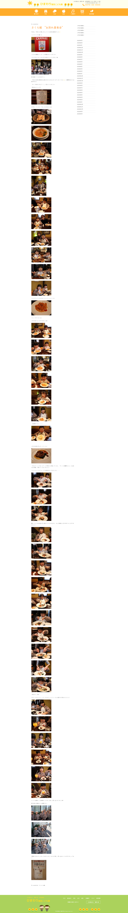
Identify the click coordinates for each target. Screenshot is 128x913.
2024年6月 (79, 61)
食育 (82, 898)
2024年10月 (80, 52)
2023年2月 (79, 99)
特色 (74, 898)
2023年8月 (79, 85)
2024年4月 (79, 66)
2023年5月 (79, 92)
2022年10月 (80, 109)
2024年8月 (79, 57)
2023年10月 (80, 80)
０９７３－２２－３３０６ (92, 5)
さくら (42, 885)
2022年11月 (80, 106)
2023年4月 (79, 95)
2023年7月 (79, 87)
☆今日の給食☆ (80, 25)
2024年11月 (80, 50)
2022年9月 (79, 111)
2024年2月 (79, 71)
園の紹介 (69, 898)
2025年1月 (79, 45)
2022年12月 (80, 104)
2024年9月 (79, 54)
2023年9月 (79, 83)
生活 (78, 898)
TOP (64, 898)
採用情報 (98, 898)
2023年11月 (80, 78)
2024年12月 (80, 47)
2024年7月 (79, 59)
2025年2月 (79, 42)
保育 (44, 885)
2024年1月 (79, 73)
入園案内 (87, 898)
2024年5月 (79, 64)
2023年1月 (79, 102)
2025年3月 (79, 40)
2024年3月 (79, 69)
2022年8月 (79, 113)
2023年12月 (80, 76)
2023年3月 (79, 97)
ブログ (92, 898)
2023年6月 (79, 90)
